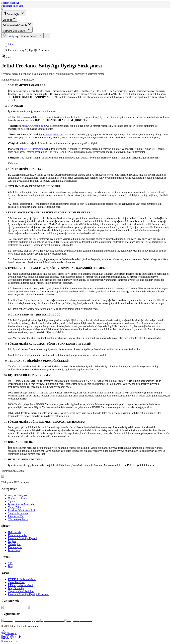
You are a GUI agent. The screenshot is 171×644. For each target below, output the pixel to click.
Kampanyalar (15, 547)
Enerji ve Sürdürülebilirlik (21, 510)
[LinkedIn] (3, 638)
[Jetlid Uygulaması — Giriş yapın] (20, 620)
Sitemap (5, 641)
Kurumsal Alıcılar (17, 535)
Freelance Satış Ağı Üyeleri (22, 538)
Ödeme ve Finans (17, 498)
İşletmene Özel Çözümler (15, 31)
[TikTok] (19, 638)
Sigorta (12, 501)
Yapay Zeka (14, 507)
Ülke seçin (11, 633)
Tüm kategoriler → (18, 519)
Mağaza (12, 541)
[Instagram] (7, 638)
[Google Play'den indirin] (78, 620)
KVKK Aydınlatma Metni (22, 579)
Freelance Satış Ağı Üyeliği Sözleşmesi (28, 594)
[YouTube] (15, 638)
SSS (10, 563)
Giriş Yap (14, 36)
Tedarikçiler (14, 544)
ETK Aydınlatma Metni (20, 585)
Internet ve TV (16, 516)
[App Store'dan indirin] (51, 620)
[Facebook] (11, 638)
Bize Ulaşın (14, 550)
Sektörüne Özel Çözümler (15, 25)
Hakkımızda (14, 532)
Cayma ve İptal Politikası (21, 591)
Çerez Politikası (16, 582)
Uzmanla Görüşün (29, 36)
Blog (10, 566)
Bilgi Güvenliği (16, 588)
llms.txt (14, 641)
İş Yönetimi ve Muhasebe (21, 504)
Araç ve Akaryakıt (17, 495)
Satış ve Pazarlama (18, 513)
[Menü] (46, 35)
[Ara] (4, 35)
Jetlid (11, 44)
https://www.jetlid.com (29, 117)
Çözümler (7, 20)
